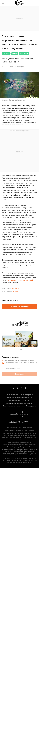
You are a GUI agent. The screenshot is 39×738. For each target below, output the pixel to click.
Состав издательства (29, 392)
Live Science (16, 291)
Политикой (9, 362)
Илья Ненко (15, 288)
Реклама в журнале (26, 395)
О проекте (7, 392)
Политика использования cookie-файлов (19, 403)
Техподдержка (31, 406)
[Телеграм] (25, 387)
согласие (10, 360)
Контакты (15, 392)
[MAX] (13, 387)
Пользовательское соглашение (19, 400)
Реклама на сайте (12, 395)
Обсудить (20, 67)
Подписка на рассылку (10, 357)
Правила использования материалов (19, 397)
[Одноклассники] (21, 387)
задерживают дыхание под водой (20, 280)
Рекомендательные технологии (13, 406)
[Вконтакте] (17, 387)
